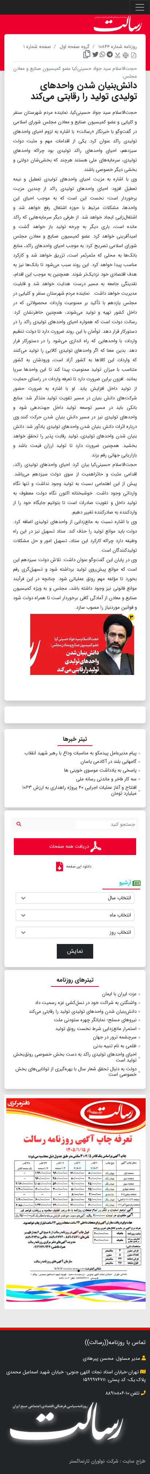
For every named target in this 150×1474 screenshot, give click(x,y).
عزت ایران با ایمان (119, 994)
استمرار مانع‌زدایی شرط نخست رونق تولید (96, 1029)
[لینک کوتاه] (87, 55)
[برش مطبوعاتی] (117, 55)
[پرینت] (125, 55)
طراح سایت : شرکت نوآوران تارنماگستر (108, 1461)
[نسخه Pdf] (133, 55)
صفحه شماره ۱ (37, 47)
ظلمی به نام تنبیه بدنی (115, 1046)
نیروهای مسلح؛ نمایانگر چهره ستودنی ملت (95, 1020)
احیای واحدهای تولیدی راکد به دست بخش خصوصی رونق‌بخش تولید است (75, 1057)
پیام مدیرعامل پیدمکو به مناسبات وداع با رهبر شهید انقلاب (80, 753)
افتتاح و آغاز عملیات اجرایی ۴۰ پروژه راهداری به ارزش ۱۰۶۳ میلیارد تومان (79, 790)
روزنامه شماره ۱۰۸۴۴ (117, 47)
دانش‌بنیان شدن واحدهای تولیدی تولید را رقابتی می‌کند (83, 1011)
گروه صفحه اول (75, 47)
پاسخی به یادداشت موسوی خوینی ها (100, 770)
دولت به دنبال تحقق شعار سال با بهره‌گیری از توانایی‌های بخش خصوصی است (76, 1072)
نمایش (75, 951)
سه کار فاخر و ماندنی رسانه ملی (106, 779)
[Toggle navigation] (140, 7)
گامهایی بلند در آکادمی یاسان (108, 761)
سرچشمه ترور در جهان (115, 1037)
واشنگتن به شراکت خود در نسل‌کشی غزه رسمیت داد (86, 1003)
